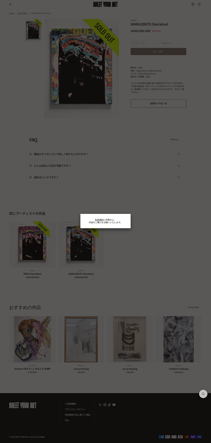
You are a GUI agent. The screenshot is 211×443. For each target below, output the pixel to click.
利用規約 (99, 219)
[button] (203, 394)
